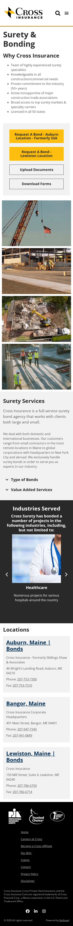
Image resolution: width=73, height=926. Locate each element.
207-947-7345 (27, 729)
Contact (26, 867)
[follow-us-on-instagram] (44, 911)
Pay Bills (26, 853)
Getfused (64, 920)
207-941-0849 (22, 735)
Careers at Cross (31, 839)
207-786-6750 (27, 786)
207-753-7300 (27, 679)
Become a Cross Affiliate (36, 846)
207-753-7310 (22, 685)
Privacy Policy (29, 874)
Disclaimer (28, 881)
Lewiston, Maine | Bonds (30, 757)
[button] (66, 13)
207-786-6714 (22, 792)
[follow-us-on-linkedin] (36, 911)
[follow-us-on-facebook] (28, 911)
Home (24, 832)
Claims (25, 860)
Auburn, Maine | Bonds (28, 646)
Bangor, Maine (26, 703)
